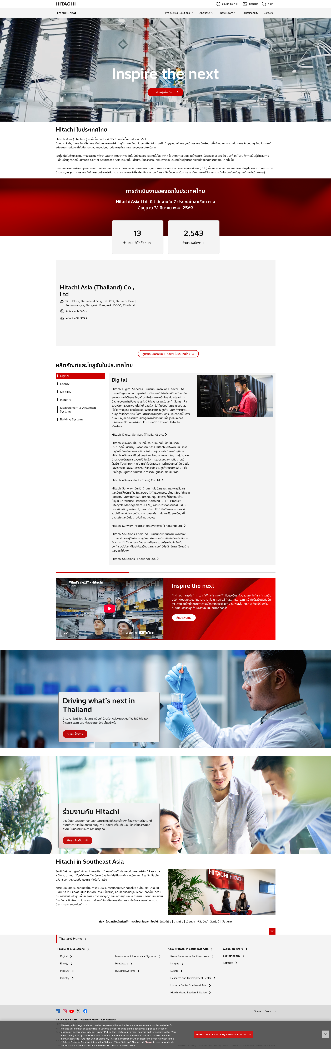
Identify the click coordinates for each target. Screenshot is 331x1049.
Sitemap (258, 1011)
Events (174, 970)
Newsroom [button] (226, 12)
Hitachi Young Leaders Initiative (189, 992)
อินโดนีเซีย (165, 921)
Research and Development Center (191, 978)
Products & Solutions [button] (177, 12)
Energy (64, 963)
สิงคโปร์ (214, 921)
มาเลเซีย (178, 921)
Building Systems (125, 970)
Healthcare (121, 963)
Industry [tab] (65, 399)
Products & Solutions (71, 948)
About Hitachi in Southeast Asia (188, 948)
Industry (64, 978)
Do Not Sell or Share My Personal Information (223, 1034)
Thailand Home (70, 938)
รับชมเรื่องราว (75, 734)
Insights (174, 963)
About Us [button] (204, 12)
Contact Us (270, 1011)
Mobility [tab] (65, 392)
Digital (64, 956)
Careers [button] (268, 12)
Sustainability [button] (250, 12)
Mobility (64, 970)
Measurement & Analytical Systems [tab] (78, 409)
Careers (228, 962)
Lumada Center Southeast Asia (188, 985)
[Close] (325, 1034)
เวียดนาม (227, 921)
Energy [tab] (64, 384)
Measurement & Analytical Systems (135, 956)
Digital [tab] (64, 376)
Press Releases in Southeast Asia (189, 956)
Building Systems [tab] (71, 419)
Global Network (233, 948)
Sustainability (231, 955)
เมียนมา (190, 921)
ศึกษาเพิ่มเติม (74, 841)
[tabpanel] (192, 469)
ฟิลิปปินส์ (202, 921)
